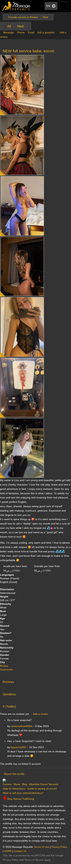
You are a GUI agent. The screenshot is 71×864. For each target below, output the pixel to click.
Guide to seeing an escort (42, 788)
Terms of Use (41, 846)
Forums (7, 784)
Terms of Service (34, 859)
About (16, 784)
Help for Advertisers (14, 788)
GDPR (7, 851)
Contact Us (20, 851)
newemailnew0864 (21, 726)
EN (48, 5)
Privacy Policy (59, 846)
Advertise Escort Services (43, 784)
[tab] (35, 681)
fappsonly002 (18, 747)
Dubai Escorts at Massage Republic (16, 6)
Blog (24, 784)
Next (20, 26)
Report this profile (14, 773)
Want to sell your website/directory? (23, 792)
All (9, 26)
